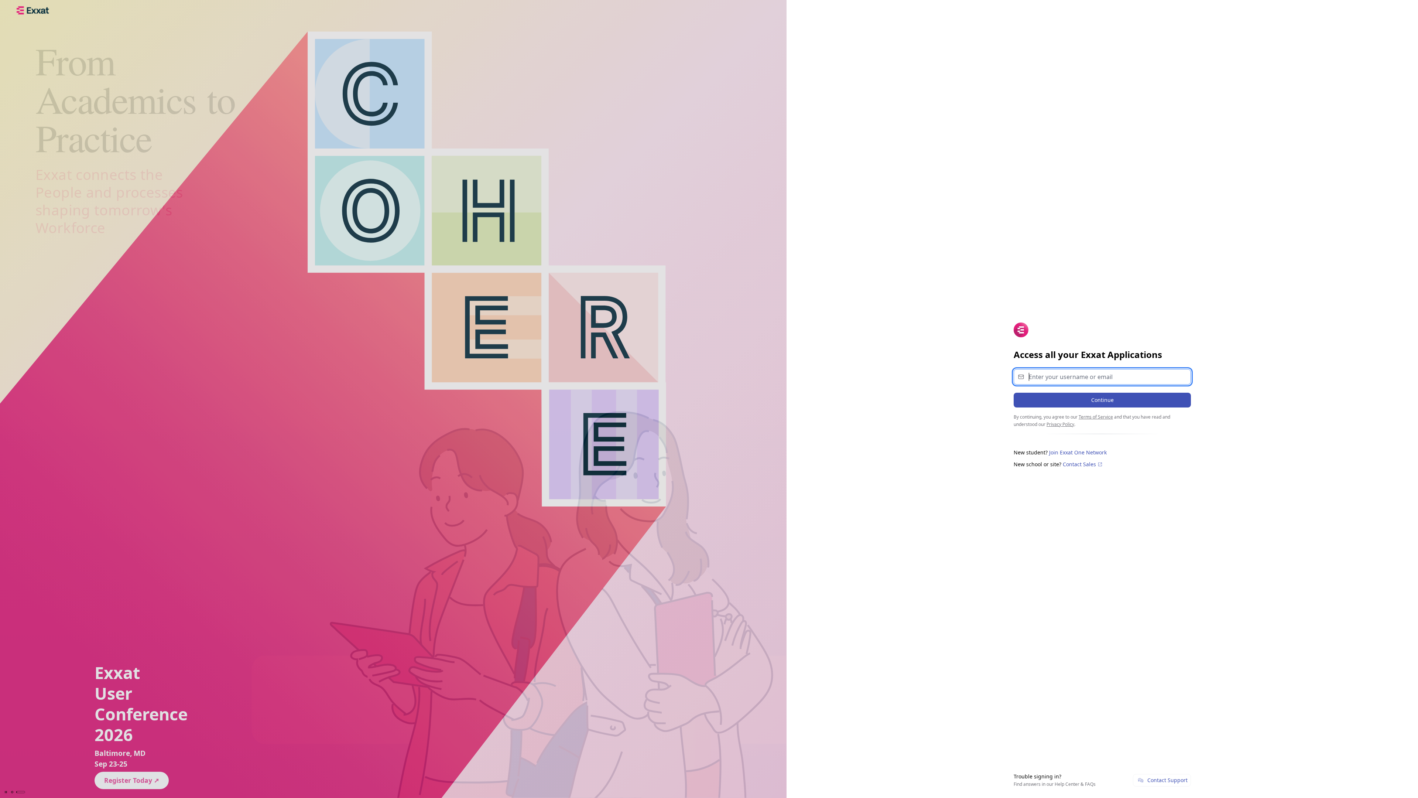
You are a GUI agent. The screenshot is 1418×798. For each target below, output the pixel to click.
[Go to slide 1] (12, 792)
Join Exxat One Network (1078, 452)
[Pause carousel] (6, 792)
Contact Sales (1080, 464)
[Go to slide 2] (21, 792)
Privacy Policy (1060, 424)
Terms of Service (1096, 417)
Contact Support (1167, 780)
